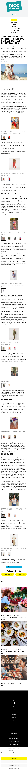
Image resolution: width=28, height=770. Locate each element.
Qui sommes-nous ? (14, 738)
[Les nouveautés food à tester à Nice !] (14, 667)
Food (14, 24)
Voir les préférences (14, 765)
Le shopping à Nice (14, 28)
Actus (14, 20)
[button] (26, 749)
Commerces (14, 32)
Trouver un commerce (14, 567)
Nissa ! (14, 26)
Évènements (14, 30)
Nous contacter (14, 744)
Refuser (14, 761)
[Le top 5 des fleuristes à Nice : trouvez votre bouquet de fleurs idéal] (14, 599)
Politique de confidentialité (14, 768)
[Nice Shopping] (14, 7)
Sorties (14, 22)
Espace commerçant (14, 741)
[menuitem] (3, 137)
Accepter (14, 758)
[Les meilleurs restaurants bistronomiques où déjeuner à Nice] (14, 633)
